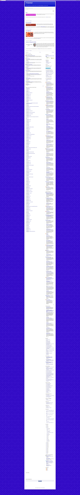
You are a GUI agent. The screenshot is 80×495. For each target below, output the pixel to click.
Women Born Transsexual (49, 224)
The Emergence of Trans (48, 345)
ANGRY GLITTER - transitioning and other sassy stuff (49, 362)
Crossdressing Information (48, 372)
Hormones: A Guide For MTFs (49, 371)
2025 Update (47, 105)
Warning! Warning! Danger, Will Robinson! (30, 81)
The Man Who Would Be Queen (49, 346)
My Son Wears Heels (48, 342)
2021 (46, 442)
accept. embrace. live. (28, 162)
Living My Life (27, 122)
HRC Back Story (48, 235)
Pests (26, 12)
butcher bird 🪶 (47, 203)
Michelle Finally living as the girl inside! (30, 112)
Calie (47, 468)
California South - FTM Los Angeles (49, 73)
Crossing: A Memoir (48, 339)
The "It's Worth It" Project (29, 156)
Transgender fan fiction (48, 97)
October (48, 433)
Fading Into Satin (28, 197)
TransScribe (27, 175)
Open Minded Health (48, 162)
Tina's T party (27, 125)
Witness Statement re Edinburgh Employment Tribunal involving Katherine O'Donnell (50, 262)
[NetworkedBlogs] (40, 480)
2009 (46, 452)
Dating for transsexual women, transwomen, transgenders (49, 192)
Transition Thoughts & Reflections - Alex (50, 410)
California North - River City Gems (49, 71)
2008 (46, 453)
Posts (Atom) (29, 53)
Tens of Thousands (48, 216)
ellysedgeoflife (27, 172)
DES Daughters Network (48, 383)
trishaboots (27, 150)
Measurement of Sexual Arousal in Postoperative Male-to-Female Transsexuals (49, 369)
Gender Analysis (48, 109)
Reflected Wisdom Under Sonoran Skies (30, 153)
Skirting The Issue (28, 128)
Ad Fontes (47, 322)
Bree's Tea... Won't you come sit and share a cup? (31, 147)
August (47, 435)
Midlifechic (47, 61)
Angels (47, 80)
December (48, 428)
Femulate (27, 67)
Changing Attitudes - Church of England (50, 395)
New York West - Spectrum (49, 76)
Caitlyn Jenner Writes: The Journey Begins (49, 281)
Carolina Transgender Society (49, 74)
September (48, 434)
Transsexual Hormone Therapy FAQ (49, 379)
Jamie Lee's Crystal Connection (49, 181)
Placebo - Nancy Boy (48, 187)
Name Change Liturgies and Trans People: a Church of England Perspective (49, 329)
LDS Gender (47, 317)
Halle (47, 469)
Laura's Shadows (28, 213)
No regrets (27, 101)
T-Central (29, 3)
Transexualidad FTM (48, 359)
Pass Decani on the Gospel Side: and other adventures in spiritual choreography (49, 323)
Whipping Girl (47, 354)
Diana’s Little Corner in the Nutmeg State (30, 55)
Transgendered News (48, 254)
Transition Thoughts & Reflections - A (50, 422)
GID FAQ (47, 378)
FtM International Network (48, 407)
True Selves (47, 352)
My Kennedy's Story (28, 109)
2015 (46, 447)
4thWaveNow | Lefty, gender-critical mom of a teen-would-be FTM (49, 461)
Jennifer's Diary (28, 216)
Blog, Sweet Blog (28, 222)
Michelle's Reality (28, 203)
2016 (46, 446)
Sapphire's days (28, 91)
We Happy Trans (48, 392)
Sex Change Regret (48, 386)
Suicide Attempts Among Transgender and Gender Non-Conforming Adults (50, 374)
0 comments (30, 40)
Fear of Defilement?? (48, 136)
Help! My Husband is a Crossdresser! (50, 377)
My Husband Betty (48, 341)
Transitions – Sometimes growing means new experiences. (32, 73)
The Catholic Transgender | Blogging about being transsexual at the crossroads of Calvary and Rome (50, 311)
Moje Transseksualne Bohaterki (49, 364)
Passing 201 (27, 225)
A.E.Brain (47, 233)
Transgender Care (48, 389)
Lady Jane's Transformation (29, 169)
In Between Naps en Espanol (29, 191)
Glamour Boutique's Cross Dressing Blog (49, 172)
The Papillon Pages (28, 141)
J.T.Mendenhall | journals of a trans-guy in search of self (32, 116)
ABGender (47, 399)
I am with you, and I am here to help (49, 153)
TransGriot (47, 250)
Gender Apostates (48, 167)
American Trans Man (28, 98)
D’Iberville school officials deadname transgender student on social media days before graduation (49, 207)
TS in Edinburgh (28, 131)
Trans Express (47, 91)
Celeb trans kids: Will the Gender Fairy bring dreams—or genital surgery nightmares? (49, 463)
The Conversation (28, 22)
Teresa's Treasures (28, 228)
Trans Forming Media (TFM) (49, 277)
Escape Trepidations (28, 59)
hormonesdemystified (48, 114)
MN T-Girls (47, 75)
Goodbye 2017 (47, 421)
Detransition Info (48, 458)
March (47, 439)
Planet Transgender (48, 240)
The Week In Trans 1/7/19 (48, 140)
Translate (50, 66)
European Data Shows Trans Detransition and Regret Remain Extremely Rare (49, 92)
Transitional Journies (28, 163)
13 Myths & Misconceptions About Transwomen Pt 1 (49, 402)
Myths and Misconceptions (48, 416)
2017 (46, 445)
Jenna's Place (27, 144)
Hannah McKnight (28, 70)
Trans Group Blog (48, 299)
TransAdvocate (48, 211)
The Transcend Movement (48, 387)
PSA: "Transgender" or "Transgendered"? (50, 418)
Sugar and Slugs (28, 88)
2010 (46, 451)
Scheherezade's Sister (28, 119)
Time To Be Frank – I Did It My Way (29, 62)
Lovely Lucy (27, 178)
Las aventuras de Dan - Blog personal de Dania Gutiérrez (49, 357)
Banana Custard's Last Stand (29, 188)
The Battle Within (48, 417)
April (47, 438)
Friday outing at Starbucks (28, 78)
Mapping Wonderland (28, 200)
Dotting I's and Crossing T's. (29, 64)
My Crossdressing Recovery (29, 92)
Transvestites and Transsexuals (49, 351)
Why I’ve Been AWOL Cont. (48, 220)
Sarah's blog (27, 184)
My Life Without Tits (28, 95)
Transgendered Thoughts (29, 219)
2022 (46, 427)
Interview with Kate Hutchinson (49, 83)
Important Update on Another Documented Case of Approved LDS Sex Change (50, 318)
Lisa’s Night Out (28, 30)
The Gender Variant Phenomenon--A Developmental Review (49, 375)
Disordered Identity (28, 209)
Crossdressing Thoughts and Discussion (30, 231)
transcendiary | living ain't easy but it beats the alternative (32, 106)
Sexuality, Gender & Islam (48, 396)
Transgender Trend (48, 455)
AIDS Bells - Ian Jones (48, 149)
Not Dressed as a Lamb (48, 62)
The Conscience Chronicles (48, 257)
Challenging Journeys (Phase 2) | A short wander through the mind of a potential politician (49, 215)
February (48, 440)
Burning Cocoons (28, 181)
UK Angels (47, 391)
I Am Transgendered (48, 384)
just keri (27, 159)
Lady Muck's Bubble (28, 137)
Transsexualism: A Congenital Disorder (30, 134)
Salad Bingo (27, 166)
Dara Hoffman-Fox (48, 126)
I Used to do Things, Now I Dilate (50, 432)
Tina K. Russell (28, 194)
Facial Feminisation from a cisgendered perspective (31, 206)
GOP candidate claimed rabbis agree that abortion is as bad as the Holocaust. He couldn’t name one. (50, 230)
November (48, 429)
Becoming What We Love (48, 380)
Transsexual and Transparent (29, 210)
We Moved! (47, 296)
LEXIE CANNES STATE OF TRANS (49, 266)
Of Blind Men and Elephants (48, 465)
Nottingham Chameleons (48, 79)
